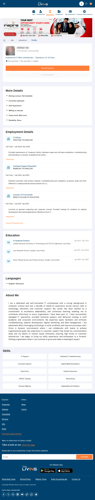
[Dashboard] (91, 3)
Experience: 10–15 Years (45, 58)
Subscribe (84, 457)
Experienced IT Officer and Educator (20, 58)
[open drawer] (4, 3)
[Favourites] (86, 3)
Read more (10, 159)
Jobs (12, 40)
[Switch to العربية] (81, 3)
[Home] (4, 40)
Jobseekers (23, 40)
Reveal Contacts (47, 68)
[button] (47, 27)
